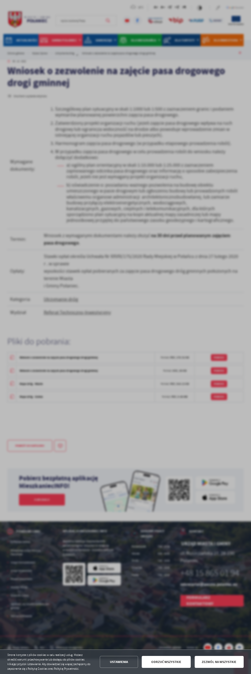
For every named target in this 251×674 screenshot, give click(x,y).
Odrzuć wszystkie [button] (166, 662)
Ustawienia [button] (119, 662)
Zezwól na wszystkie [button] (219, 662)
